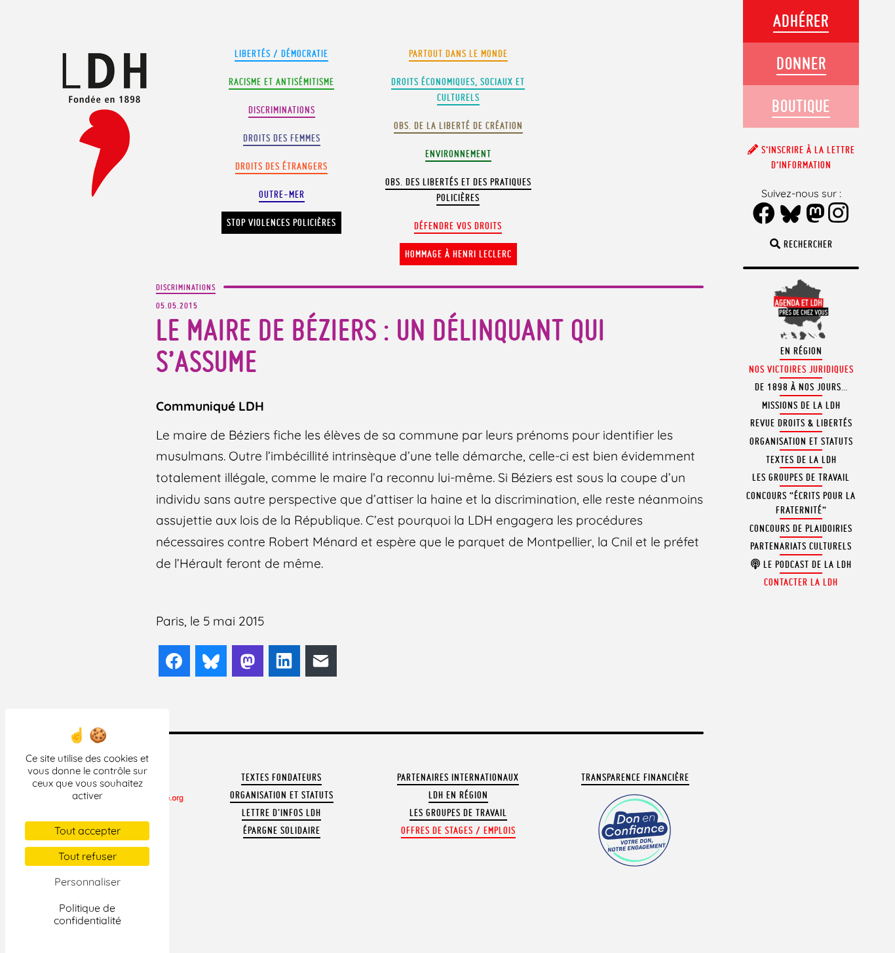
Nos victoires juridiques (801, 369)
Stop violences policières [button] (281, 223)
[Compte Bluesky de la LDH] (790, 215)
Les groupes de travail (458, 813)
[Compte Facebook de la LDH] (764, 214)
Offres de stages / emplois (458, 830)
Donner (801, 63)
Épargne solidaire (281, 830)
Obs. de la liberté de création (458, 126)
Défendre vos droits (458, 226)
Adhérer (801, 20)
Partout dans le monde (458, 54)
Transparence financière (635, 777)
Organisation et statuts (281, 795)
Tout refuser (87, 856)
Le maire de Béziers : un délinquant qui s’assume (380, 345)
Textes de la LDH (801, 460)
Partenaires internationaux (458, 777)
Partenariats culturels (801, 546)
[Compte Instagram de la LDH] (838, 214)
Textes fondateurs (281, 777)
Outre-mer (282, 194)
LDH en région (458, 795)
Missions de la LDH (801, 405)
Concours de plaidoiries (801, 528)
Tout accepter (87, 830)
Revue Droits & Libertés (801, 423)
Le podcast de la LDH (806, 564)
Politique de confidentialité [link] (87, 914)
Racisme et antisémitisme (281, 82)
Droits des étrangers (281, 166)
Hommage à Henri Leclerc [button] (458, 254)
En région (801, 351)
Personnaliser (87, 881)
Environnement (458, 154)
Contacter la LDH (801, 582)
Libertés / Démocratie (281, 54)
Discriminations (281, 110)
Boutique (801, 106)
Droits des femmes (281, 138)
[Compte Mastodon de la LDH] (816, 214)
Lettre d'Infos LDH (281, 813)
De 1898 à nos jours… (801, 387)
